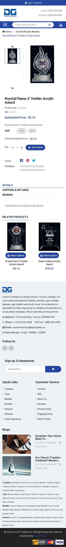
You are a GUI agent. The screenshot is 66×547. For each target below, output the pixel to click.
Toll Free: (42, 15)
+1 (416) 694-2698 (22, 322)
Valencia (6, 498)
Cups (7, 394)
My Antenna (40, 536)
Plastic (34, 498)
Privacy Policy (44, 409)
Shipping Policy (45, 414)
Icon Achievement (33, 487)
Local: (43, 11)
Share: (8, 161)
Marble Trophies (47, 483)
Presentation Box (33, 506)
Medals (8, 399)
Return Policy (44, 419)
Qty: (7, 147)
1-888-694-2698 (52, 322)
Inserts (13, 506)
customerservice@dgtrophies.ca (28, 327)
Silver (28, 494)
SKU (6, 112)
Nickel (34, 494)
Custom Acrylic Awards (32, 166)
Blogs (6, 429)
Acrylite (5, 514)
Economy (25, 498)
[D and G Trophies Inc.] (7, 290)
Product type (11, 108)
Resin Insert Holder (42, 521)
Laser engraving (12, 419)
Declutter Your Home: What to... (48, 437)
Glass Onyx (15, 521)
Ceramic (42, 494)
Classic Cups (52, 494)
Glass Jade (57, 518)
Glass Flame (27, 521)
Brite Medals (15, 510)
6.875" (32, 131)
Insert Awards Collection (32, 169)
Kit (13, 483)
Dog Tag (58, 510)
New (23, 490)
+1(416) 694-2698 (54, 11)
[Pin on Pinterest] (28, 160)
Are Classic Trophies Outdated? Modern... (48, 459)
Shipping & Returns (15, 190)
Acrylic (13, 518)
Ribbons (20, 506)
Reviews (7, 194)
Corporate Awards (24, 518)
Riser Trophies (18, 487)
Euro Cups (15, 498)
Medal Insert (47, 506)
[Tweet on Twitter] (34, 160)
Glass (43, 518)
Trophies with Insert (11, 490)
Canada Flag (38, 510)
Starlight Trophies (50, 487)
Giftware (8, 414)
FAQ (39, 394)
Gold (22, 494)
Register (38, 3)
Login (29, 3)
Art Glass (6, 521)
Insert (40, 498)
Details (7, 185)
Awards (8, 404)
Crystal (36, 518)
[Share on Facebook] (22, 160)
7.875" (21, 131)
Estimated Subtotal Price (16, 139)
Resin (49, 518)
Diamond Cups (50, 498)
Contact (41, 389)
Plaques (8, 409)
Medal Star (26, 510)
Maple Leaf (49, 510)
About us (42, 399)
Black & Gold (20, 483)
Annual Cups (13, 494)
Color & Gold (33, 483)
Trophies (8, 389)
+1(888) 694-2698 (54, 15)
